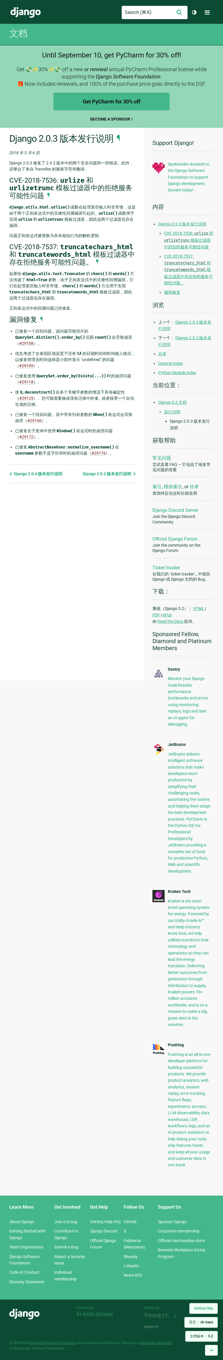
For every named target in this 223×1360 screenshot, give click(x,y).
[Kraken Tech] (158, 900)
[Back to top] (211, 1350)
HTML (198, 608)
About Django (21, 1221)
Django (25, 12)
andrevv (158, 1327)
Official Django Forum (174, 539)
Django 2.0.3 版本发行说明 (182, 224)
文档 (18, 33)
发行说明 (172, 412)
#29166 (34, 420)
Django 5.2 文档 (172, 402)
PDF (156, 615)
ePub (167, 615)
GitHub (130, 1221)
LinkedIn (131, 1266)
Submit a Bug (66, 1247)
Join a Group (66, 1221)
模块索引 (173, 486)
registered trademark (156, 1343)
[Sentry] (158, 677)
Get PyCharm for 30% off (111, 101)
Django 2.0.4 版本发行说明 (37, 473)
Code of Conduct (24, 1272)
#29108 (26, 343)
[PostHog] (158, 1053)
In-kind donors (95, 1314)
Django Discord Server (175, 510)
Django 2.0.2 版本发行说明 (107, 473)
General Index (170, 363)
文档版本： (201, 1336)
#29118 (26, 382)
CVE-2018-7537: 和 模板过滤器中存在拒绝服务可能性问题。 (188, 269)
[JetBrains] (158, 754)
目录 (162, 353)
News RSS (133, 1275)
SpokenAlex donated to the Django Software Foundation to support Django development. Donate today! (188, 177)
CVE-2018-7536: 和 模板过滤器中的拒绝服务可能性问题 (188, 240)
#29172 (26, 437)
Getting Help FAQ (105, 1221)
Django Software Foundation (53, 1343)
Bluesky (131, 1256)
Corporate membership (178, 1231)
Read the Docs (170, 621)
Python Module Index (177, 372)
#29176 (98, 453)
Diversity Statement (26, 1282)
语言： (201, 1322)
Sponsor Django (172, 1221)
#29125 (26, 398)
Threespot (158, 1315)
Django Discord (103, 1231)
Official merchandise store (181, 1240)
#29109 (26, 365)
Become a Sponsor (110, 119)
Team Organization (26, 1247)
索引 (157, 486)
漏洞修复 (172, 292)
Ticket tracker (166, 567)
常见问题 (161, 458)
